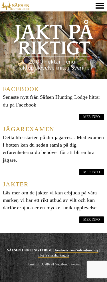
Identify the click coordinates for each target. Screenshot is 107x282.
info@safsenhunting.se (54, 255)
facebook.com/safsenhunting (76, 250)
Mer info (91, 117)
